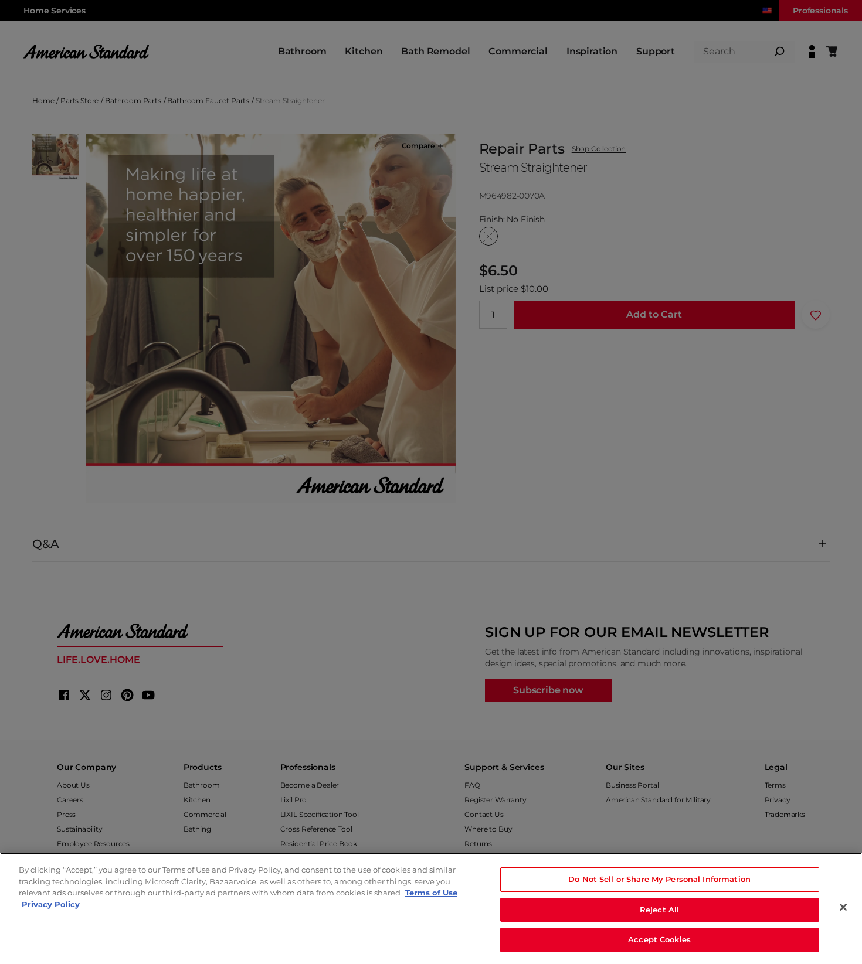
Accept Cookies (659, 939)
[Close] (843, 907)
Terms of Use (431, 892)
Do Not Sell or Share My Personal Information (659, 879)
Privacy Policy (51, 904)
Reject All (659, 909)
